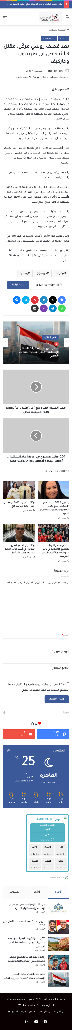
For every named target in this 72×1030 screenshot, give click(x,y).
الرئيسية (62, 30)
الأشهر (37, 892)
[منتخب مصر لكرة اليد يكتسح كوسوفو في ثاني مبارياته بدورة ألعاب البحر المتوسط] (53, 533)
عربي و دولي (49, 38)
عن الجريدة (59, 1012)
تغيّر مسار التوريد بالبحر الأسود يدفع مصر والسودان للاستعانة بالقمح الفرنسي (26, 942)
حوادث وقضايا (48, 337)
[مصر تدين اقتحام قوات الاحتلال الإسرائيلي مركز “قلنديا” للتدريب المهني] (58, 979)
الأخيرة (58, 892)
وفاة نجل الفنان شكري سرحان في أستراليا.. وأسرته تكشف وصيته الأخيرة (20, 549)
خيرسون (42, 273)
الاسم (65, 635)
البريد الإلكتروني (60, 652)
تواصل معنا (45, 1012)
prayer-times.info (57, 878)
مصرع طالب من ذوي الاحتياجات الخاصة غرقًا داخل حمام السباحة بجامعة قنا (38, 353)
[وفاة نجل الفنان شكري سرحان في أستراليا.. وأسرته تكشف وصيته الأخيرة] (19, 533)
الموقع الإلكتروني (60, 668)
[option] (36, 342)
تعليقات (14, 892)
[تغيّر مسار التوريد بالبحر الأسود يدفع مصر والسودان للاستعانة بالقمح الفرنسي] (58, 944)
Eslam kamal (57, 71)
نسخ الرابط (18, 285)
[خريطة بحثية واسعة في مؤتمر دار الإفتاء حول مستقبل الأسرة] (58, 910)
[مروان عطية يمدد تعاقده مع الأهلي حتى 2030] (58, 927)
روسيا (24, 273)
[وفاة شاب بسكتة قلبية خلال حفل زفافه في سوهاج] (19, 490)
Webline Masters (27, 1005)
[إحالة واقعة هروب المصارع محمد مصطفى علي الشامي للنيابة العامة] (58, 962)
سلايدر (52, 30)
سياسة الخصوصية (16, 1012)
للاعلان (32, 1012)
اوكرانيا (60, 273)
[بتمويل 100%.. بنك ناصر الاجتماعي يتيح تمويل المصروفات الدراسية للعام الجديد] (53, 490)
